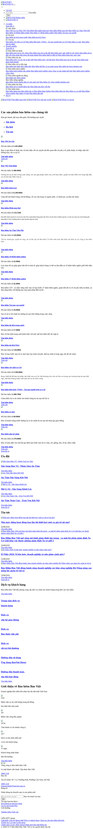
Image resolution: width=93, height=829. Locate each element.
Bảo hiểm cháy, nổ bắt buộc (44, 60)
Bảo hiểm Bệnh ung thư (59, 31)
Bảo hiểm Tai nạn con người (65, 33)
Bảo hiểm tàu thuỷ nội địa (40, 87)
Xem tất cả (10, 26)
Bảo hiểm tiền (26, 66)
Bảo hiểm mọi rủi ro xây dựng (17, 53)
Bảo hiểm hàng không (42, 91)
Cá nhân (9, 24)
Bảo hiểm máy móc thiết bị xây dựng (65, 53)
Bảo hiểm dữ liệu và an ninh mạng (45, 66)
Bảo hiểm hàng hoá (13, 91)
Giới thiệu (5, 820)
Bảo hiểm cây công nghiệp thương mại (54, 82)
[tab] (49, 122)
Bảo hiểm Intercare (42, 31)
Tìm (8, 15)
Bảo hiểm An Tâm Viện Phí (79, 31)
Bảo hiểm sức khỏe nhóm (15, 78)
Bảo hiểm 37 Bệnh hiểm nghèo (42, 33)
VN (7, 10)
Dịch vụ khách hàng (31, 820)
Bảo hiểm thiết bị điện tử (48, 55)
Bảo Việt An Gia (12, 31)
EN (10, 10)
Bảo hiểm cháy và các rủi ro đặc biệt (20, 60)
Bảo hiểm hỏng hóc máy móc (69, 55)
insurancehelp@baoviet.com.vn (13, 786)
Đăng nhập (20, 18)
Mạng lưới (19, 820)
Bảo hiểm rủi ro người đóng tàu (18, 87)
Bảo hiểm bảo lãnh (13, 66)
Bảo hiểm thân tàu (58, 91)
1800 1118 (5, 773)
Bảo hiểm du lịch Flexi (37, 37)
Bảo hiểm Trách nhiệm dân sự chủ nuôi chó (22, 82)
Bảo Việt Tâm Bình (26, 31)
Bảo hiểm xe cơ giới (73, 91)
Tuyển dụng (20, 823)
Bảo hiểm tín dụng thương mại (70, 66)
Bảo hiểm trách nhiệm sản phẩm (18, 71)
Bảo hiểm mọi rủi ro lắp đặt (39, 53)
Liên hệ (12, 820)
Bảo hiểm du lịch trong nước (17, 37)
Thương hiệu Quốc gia (9, 812)
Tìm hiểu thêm (6, 471)
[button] (11, 804)
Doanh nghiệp (11, 46)
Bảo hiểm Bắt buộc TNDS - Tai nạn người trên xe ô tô (47, 42)
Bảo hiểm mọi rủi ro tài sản (66, 60)
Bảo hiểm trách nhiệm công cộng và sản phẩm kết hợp (51, 71)
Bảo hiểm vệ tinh (22, 93)
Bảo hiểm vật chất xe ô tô (15, 42)
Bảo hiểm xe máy (74, 42)
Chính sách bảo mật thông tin (35, 825)
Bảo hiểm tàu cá (27, 91)
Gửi (3, 799)
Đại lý (8, 96)
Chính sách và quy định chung (12, 825)
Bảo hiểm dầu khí (36, 93)
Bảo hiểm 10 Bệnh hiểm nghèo (18, 33)
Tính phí (4, 159)
